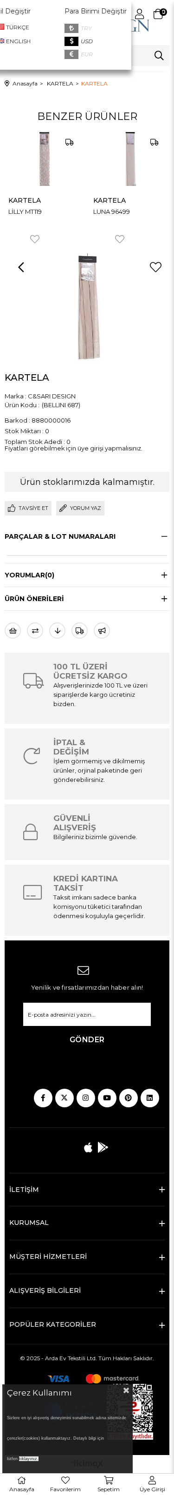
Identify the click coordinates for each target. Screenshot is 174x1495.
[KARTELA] (95, 159)
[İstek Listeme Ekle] (13, 630)
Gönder (87, 1039)
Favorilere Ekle (85, 239)
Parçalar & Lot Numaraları (60, 536)
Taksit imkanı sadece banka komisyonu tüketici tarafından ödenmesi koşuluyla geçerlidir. (99, 906)
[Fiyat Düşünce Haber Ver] (57, 630)
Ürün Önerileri (34, 599)
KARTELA (74, 200)
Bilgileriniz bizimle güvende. (95, 836)
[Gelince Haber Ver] (102, 630)
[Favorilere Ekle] (155, 267)
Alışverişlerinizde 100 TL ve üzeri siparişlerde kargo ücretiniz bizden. (100, 694)
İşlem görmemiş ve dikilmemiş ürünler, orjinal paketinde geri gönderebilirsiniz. (99, 770)
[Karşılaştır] (35, 630)
